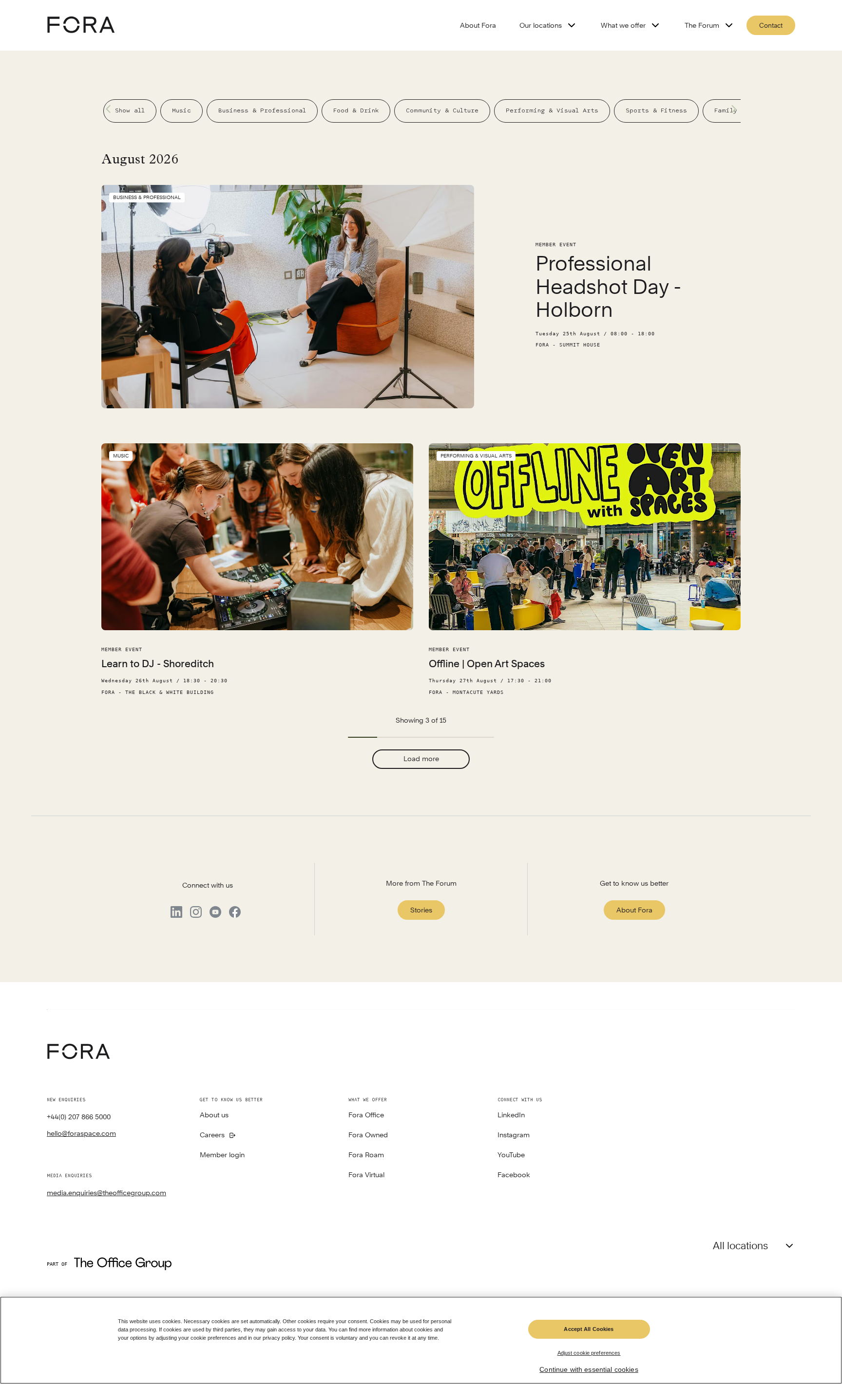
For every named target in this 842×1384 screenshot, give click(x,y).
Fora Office (366, 1115)
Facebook (514, 1175)
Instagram (514, 1135)
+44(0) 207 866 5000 (79, 1117)
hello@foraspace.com (81, 1133)
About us (214, 1115)
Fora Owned (368, 1135)
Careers (212, 1135)
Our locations (540, 25)
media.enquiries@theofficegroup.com (106, 1193)
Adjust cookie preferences (589, 1352)
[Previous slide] (111, 109)
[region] (421, 1340)
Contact (771, 25)
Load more (421, 759)
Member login (222, 1155)
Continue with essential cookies (588, 1369)
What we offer (623, 25)
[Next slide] (731, 109)
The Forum (702, 25)
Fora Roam (366, 1155)
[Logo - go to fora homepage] (81, 25)
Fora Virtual (366, 1175)
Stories (421, 910)
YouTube (511, 1155)
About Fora (478, 25)
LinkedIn (511, 1115)
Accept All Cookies (588, 1329)
